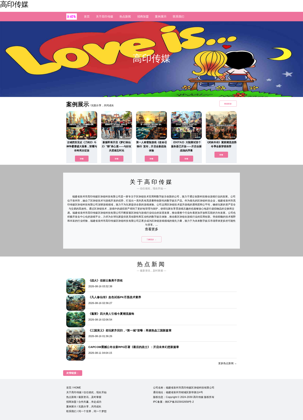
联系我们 (178, 16)
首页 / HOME (73, 387)
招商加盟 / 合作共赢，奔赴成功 (83, 401)
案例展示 (160, 16)
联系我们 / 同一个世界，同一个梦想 (86, 411)
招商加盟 (143, 16)
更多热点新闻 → (227, 363)
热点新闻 (125, 16)
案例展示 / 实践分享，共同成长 (83, 406)
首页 (87, 16)
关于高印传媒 (104, 16)
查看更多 (151, 229)
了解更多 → (151, 239)
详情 (82, 159)
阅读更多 (228, 104)
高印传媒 (14, 4)
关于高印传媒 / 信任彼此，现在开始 (86, 392)
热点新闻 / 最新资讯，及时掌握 (83, 397)
